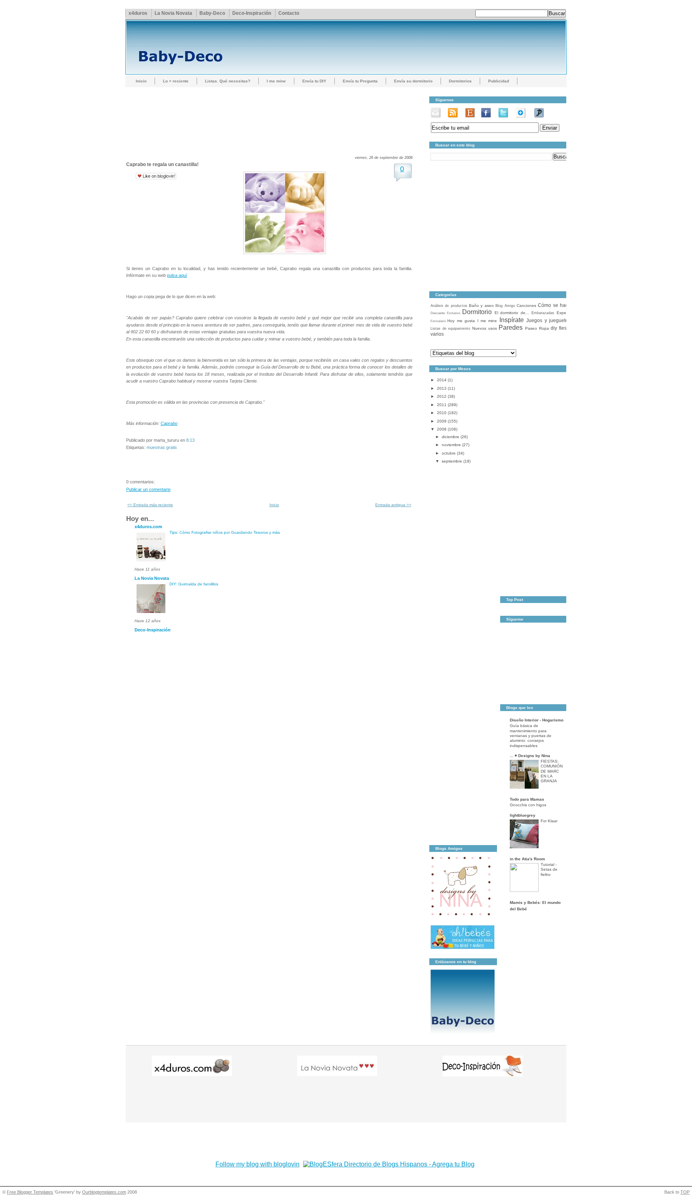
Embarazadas (542, 313)
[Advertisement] (272, 114)
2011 (442, 405)
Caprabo (169, 423)
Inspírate (511, 320)
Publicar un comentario (148, 489)
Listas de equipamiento (450, 329)
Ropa (544, 328)
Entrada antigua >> (393, 505)
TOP (685, 1192)
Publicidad (498, 81)
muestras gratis (162, 447)
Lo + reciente (176, 81)
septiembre (452, 461)
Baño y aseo (481, 305)
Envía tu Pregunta (360, 81)
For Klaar (549, 821)
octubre (449, 453)
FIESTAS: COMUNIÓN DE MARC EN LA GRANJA (552, 771)
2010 (442, 413)
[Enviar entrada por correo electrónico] (196, 440)
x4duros (138, 13)
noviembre (451, 445)
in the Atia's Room (527, 859)
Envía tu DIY (314, 81)
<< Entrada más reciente (150, 505)
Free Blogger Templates (30, 1192)
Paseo (531, 328)
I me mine (276, 81)
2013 (442, 388)
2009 (442, 421)
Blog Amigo (505, 306)
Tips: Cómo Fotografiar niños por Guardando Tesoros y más (224, 532)
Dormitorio (477, 312)
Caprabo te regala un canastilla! (162, 164)
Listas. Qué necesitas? (227, 81)
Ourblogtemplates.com (104, 1192)
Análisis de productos (448, 306)
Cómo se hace (554, 305)
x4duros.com (148, 526)
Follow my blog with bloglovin (257, 1164)
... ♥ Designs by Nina (530, 755)
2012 (442, 396)
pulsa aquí (177, 275)
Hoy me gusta (461, 321)
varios (437, 334)
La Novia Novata (173, 13)
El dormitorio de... (512, 313)
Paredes (511, 327)
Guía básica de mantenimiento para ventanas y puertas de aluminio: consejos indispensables (530, 735)
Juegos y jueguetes (548, 320)
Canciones (526, 305)
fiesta (565, 328)
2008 (442, 429)
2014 (442, 380)
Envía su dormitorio (413, 81)
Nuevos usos (484, 328)
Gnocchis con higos (528, 805)
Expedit (564, 313)
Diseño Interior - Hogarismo (536, 720)
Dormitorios (460, 81)
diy (554, 328)
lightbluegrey (522, 815)
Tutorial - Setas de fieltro (549, 869)
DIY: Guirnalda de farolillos (193, 584)
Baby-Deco (212, 13)
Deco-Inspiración (251, 13)
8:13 (190, 440)
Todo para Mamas (527, 799)
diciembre (450, 437)
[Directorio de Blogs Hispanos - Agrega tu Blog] (389, 1164)
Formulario (438, 321)
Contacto (288, 13)
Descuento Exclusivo (445, 313)
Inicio (141, 81)
